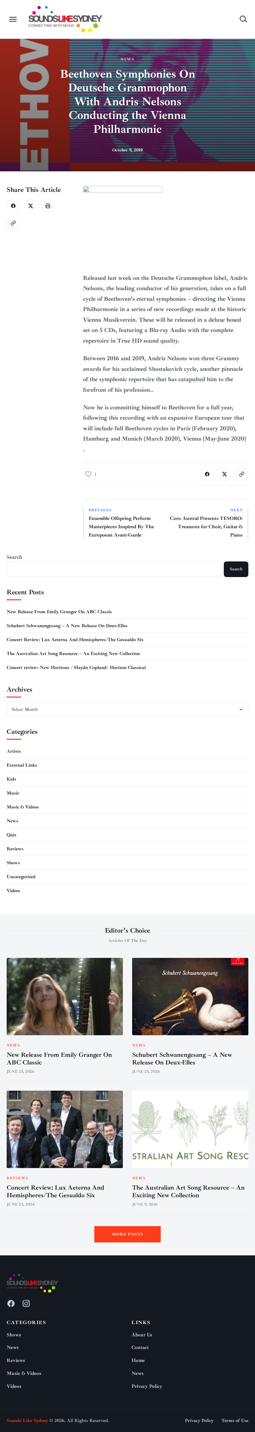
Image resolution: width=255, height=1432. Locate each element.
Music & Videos (23, 807)
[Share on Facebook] (13, 205)
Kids (11, 779)
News (128, 59)
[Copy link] (13, 223)
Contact (140, 1347)
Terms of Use (234, 1420)
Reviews (15, 849)
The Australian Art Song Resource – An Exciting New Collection (73, 653)
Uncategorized (21, 877)
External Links (22, 765)
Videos (13, 890)
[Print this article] (47, 205)
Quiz (11, 835)
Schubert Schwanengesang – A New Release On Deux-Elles (67, 626)
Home (138, 1360)
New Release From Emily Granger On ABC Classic (59, 612)
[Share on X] (30, 205)
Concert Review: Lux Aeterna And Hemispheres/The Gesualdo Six (75, 639)
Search (14, 557)
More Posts (127, 1234)
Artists (14, 751)
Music (13, 793)
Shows (13, 863)
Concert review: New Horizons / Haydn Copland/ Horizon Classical (76, 667)
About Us (141, 1335)
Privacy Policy (146, 1386)
